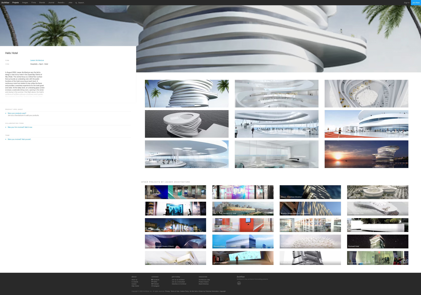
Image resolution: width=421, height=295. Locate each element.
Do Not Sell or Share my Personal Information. (204, 291)
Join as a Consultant (178, 282)
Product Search (204, 282)
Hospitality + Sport (36, 64)
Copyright (223, 291)
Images (25, 2)
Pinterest (156, 284)
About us (134, 280)
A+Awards (135, 282)
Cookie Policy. (184, 291)
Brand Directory (204, 284)
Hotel (46, 64)
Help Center (135, 286)
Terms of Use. (175, 291)
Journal (51, 2)
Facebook (156, 280)
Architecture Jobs (204, 280)
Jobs (70, 2)
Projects (15, 2)
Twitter (155, 282)
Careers (134, 284)
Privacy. (167, 291)
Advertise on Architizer (179, 284)
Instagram (156, 286)
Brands (42, 2)
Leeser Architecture (37, 60)
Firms (33, 2)
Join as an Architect (178, 280)
